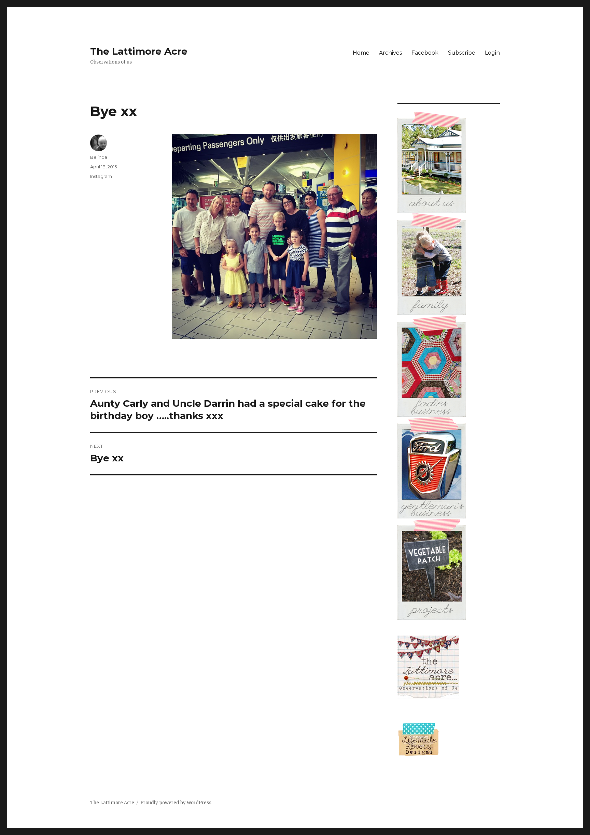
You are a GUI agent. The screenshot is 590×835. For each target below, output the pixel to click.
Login (492, 53)
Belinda (98, 157)
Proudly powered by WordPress (175, 803)
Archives (390, 53)
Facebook (424, 53)
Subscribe (461, 53)
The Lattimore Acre (138, 51)
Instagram (101, 176)
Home (361, 53)
